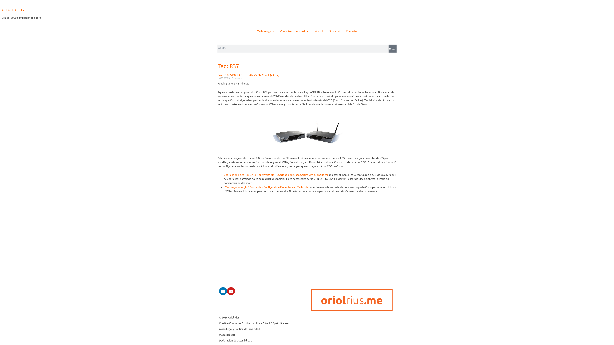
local (325, 174)
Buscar (393, 48)
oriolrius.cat (14, 9)
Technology (264, 31)
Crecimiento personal (292, 31)
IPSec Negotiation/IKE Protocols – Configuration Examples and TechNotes (267, 187)
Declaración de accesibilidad (235, 340)
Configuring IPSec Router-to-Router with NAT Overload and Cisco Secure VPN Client (272, 174)
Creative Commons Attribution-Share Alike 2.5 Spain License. (254, 323)
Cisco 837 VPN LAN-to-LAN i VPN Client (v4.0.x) (248, 75)
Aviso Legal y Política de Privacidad (239, 329)
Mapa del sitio (227, 334)
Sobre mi (334, 31)
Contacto (351, 31)
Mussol (319, 31)
